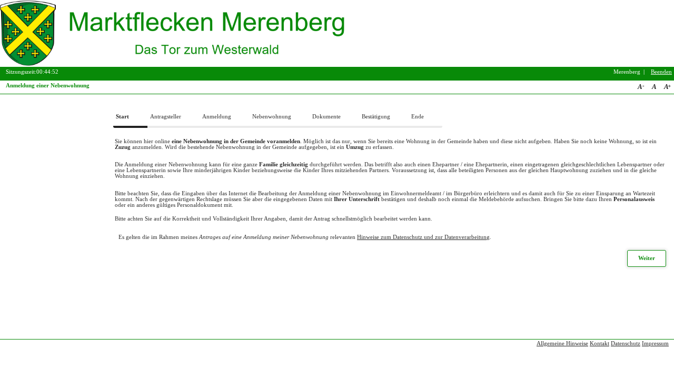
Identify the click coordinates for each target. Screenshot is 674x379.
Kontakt (599, 343)
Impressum (655, 343)
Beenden (661, 72)
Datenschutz (625, 343)
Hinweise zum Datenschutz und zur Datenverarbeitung (423, 237)
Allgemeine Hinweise (562, 343)
